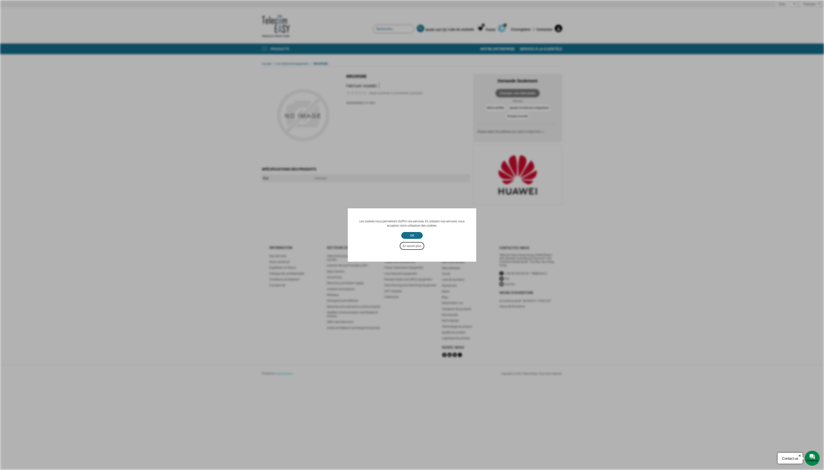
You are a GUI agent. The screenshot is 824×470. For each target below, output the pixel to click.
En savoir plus (412, 246)
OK (412, 235)
